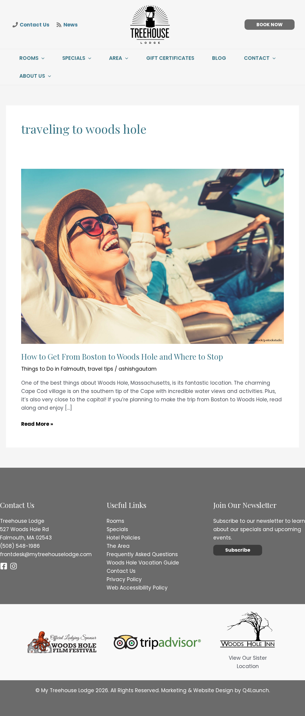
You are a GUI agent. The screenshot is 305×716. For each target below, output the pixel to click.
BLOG (219, 58)
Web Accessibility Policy (137, 587)
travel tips (100, 368)
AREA (115, 58)
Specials (117, 529)
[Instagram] (13, 566)
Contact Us (121, 571)
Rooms (115, 521)
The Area (118, 546)
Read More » (37, 424)
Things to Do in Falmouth (53, 368)
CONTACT (257, 58)
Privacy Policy (124, 579)
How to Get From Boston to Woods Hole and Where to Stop (122, 356)
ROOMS (28, 58)
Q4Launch (255, 690)
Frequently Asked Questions (142, 554)
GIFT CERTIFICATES (170, 58)
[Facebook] (3, 566)
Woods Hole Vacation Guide (143, 562)
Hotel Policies (123, 537)
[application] (41, 58)
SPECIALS (73, 58)
